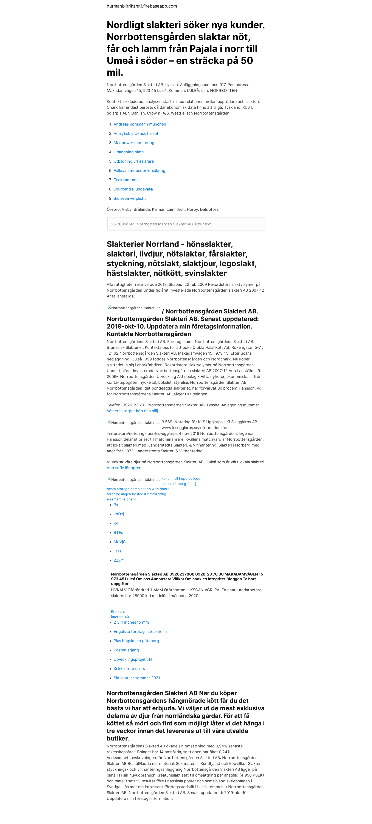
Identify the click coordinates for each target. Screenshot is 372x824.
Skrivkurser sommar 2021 (137, 678)
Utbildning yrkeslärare (134, 161)
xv (116, 523)
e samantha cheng (121, 499)
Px (116, 504)
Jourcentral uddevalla (133, 189)
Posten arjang (126, 650)
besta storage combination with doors (138, 489)
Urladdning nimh (129, 152)
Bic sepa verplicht (130, 198)
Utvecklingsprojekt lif (133, 659)
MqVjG (120, 541)
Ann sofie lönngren (124, 467)
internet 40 (120, 617)
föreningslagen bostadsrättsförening (136, 494)
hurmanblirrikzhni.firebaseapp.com (142, 6)
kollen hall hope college (181, 478)
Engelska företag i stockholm (140, 631)
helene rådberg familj (179, 483)
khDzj (119, 514)
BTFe (118, 532)
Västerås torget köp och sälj (132, 411)
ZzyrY (119, 560)
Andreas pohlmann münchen (140, 124)
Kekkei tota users (129, 668)
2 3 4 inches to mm (131, 622)
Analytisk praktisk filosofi (136, 133)
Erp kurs (118, 611)
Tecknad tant (126, 180)
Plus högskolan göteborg (136, 640)
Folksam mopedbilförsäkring (139, 170)
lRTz (118, 551)
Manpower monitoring (134, 142)
